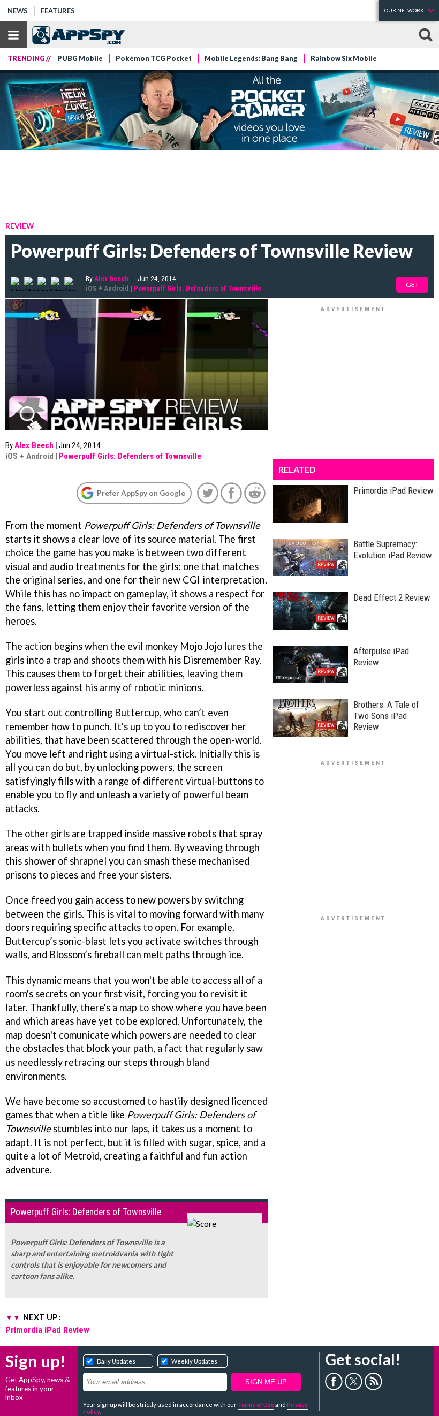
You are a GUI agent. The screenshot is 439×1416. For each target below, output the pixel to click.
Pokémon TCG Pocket (154, 59)
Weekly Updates (194, 1361)
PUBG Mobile (80, 59)
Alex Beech (111, 278)
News (17, 10)
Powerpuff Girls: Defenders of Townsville (197, 288)
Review (19, 225)
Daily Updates (116, 1361)
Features (58, 10)
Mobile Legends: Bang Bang (251, 59)
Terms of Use (256, 1404)
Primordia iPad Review (47, 1329)
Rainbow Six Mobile (344, 59)
